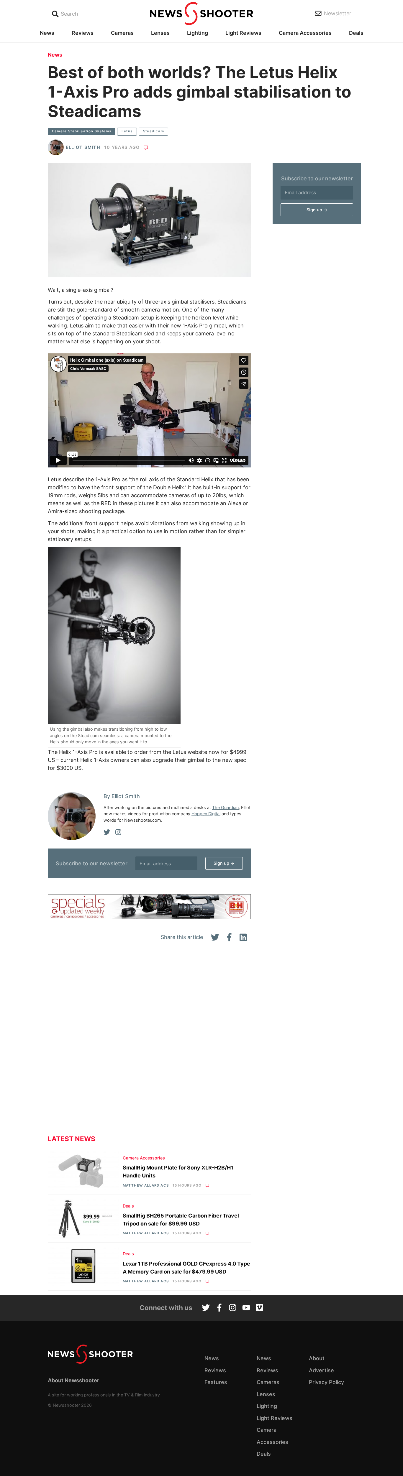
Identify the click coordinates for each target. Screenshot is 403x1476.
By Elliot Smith (122, 796)
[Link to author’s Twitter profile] (107, 832)
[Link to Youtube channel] (246, 1308)
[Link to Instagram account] (233, 1308)
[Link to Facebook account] (219, 1308)
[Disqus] (149, 1043)
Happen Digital (205, 813)
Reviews (83, 33)
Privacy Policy (326, 1382)
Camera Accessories (305, 33)
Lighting (197, 33)
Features (215, 1382)
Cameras (122, 33)
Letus (127, 131)
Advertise (321, 1370)
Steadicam (153, 131)
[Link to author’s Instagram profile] (118, 832)
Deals (356, 33)
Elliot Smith (83, 147)
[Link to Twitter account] (206, 1308)
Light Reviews (243, 33)
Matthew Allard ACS (145, 1185)
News (47, 33)
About (317, 1358)
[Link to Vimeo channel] (259, 1308)
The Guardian (225, 807)
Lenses (160, 33)
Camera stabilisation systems (82, 131)
